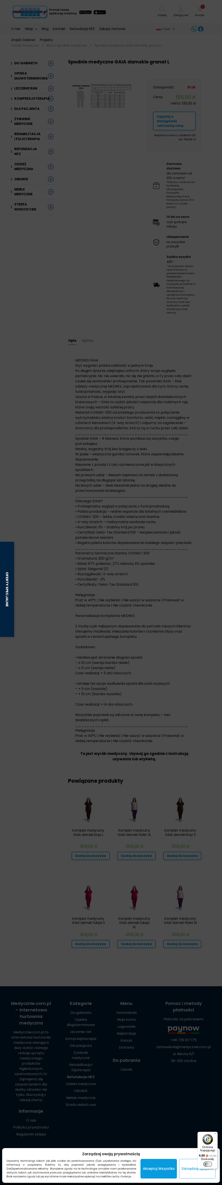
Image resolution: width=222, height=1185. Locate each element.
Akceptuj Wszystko (159, 1168)
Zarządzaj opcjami (197, 1168)
